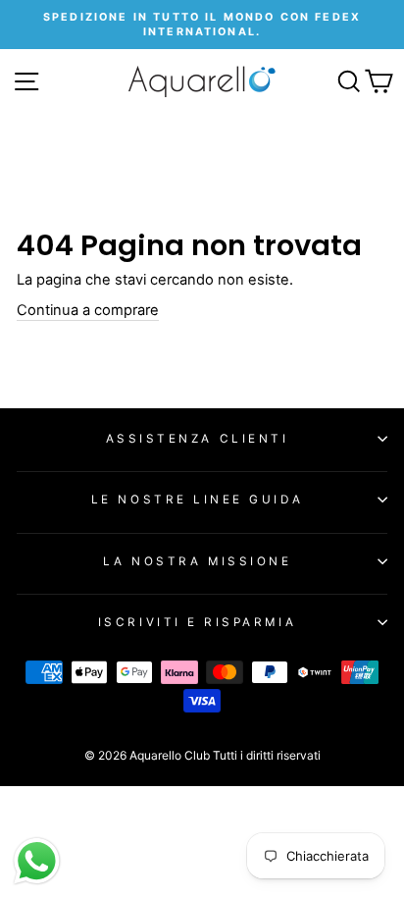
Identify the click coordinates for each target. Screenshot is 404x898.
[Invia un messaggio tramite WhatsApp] (37, 861)
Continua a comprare (88, 310)
